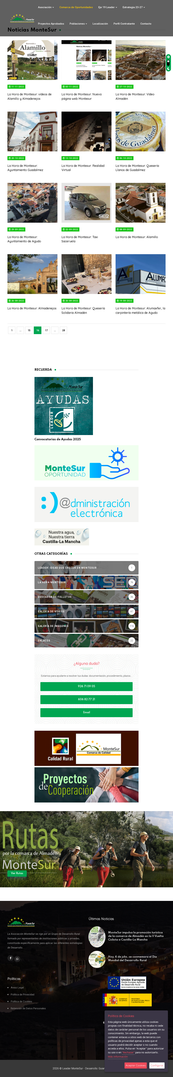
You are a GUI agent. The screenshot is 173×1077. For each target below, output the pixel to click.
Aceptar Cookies (136, 1065)
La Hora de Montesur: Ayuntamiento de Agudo (24, 239)
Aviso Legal (17, 987)
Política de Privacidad (22, 994)
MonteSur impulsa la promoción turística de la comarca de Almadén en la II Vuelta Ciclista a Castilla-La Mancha (136, 936)
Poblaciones (77, 23)
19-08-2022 (125, 301)
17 (46, 330)
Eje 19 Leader (106, 7)
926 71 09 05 (86, 686)
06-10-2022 (125, 158)
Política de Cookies (21, 1001)
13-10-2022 (71, 158)
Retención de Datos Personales (28, 1008)
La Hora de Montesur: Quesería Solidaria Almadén (83, 310)
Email (86, 712)
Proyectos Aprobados (51, 23)
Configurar (157, 1065)
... (20, 330)
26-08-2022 (17, 301)
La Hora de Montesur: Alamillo (137, 237)
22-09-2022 (71, 229)
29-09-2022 (17, 229)
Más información (118, 1056)
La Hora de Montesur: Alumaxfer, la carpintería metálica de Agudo (140, 310)
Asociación (45, 7)
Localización (100, 23)
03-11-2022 (71, 87)
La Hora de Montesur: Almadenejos (31, 308)
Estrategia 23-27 (133, 7)
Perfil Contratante (124, 23)
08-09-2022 (125, 229)
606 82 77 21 (86, 699)
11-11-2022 (17, 87)
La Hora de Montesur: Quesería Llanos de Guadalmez (137, 168)
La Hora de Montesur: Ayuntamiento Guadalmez (25, 168)
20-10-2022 (17, 158)
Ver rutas (17, 873)
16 (37, 330)
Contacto (145, 23)
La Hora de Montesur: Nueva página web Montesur (81, 96)
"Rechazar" (128, 1052)
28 (63, 330)
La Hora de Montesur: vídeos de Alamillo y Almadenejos (29, 96)
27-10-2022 (125, 87)
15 (29, 330)
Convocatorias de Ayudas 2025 (57, 439)
